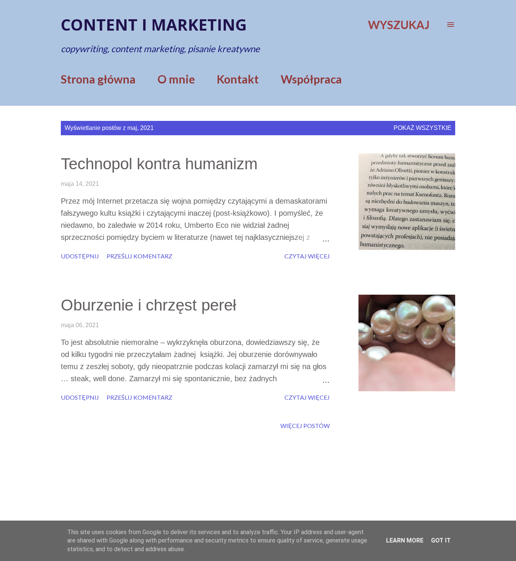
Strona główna (98, 79)
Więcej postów (305, 425)
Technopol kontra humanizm (159, 164)
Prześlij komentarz (139, 256)
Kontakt (238, 79)
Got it (441, 540)
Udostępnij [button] (80, 256)
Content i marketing (154, 24)
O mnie (176, 79)
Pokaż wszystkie (422, 128)
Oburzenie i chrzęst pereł (148, 305)
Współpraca (311, 79)
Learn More (404, 540)
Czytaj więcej (307, 256)
